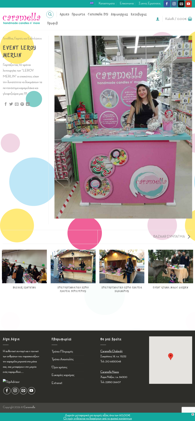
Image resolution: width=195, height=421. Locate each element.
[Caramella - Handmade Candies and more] (21, 18)
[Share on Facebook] (5, 104)
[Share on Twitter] (11, 104)
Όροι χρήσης (59, 367)
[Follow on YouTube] (188, 3)
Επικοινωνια (127, 3)
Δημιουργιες (119, 14)
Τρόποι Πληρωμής (62, 351)
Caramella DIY (98, 14)
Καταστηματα (107, 3)
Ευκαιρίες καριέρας (63, 375)
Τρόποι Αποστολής (63, 359)
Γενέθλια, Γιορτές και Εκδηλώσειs (22, 38)
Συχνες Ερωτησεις (150, 3)
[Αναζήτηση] (50, 14)
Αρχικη (64, 14)
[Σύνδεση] (158, 19)
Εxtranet (57, 383)
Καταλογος (139, 14)
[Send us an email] (181, 3)
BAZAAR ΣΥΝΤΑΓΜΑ (169, 236)
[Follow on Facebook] (167, 3)
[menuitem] (92, 3)
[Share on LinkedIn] (28, 104)
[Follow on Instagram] (174, 3)
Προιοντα (78, 14)
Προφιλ (52, 23)
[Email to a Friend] (16, 104)
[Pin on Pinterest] (22, 104)
